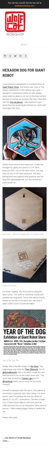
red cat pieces (16, 102)
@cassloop (8, 381)
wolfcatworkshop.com (24, 6)
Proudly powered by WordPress (15, 451)
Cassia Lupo (27, 378)
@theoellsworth (10, 372)
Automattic (7, 454)
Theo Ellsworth (31, 369)
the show (34, 366)
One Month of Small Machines (18, 438)
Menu (24, 45)
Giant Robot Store (11, 87)
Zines (5, 441)
